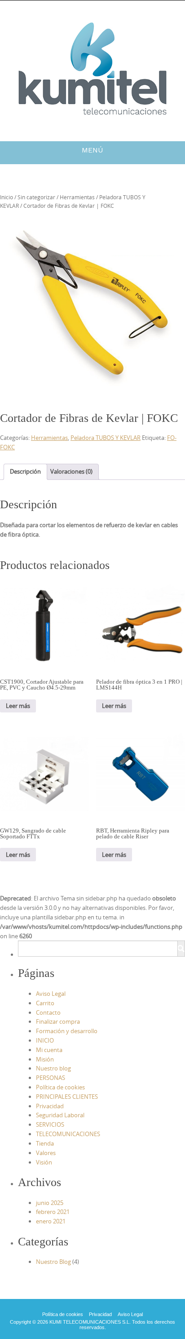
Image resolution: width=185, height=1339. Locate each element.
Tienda (45, 1143)
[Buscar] (181, 948)
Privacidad (50, 1106)
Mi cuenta (49, 1050)
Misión (45, 1059)
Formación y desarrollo (66, 1031)
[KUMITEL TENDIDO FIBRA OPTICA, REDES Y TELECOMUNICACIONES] (92, 69)
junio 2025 (49, 1203)
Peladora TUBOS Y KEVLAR (105, 438)
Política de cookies (60, 1087)
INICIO (45, 1040)
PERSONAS (50, 1078)
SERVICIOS (50, 1124)
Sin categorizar (36, 197)
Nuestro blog (53, 1068)
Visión (44, 1162)
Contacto (48, 1012)
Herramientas (77, 197)
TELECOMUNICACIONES (68, 1134)
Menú (93, 150)
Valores (46, 1153)
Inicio (6, 197)
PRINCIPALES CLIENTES (67, 1097)
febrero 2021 (53, 1212)
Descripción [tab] (25, 471)
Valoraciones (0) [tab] (71, 471)
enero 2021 (51, 1221)
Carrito (45, 1003)
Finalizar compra (58, 1021)
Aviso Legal (51, 994)
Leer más (18, 706)
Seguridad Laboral (60, 1115)
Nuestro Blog (53, 1262)
